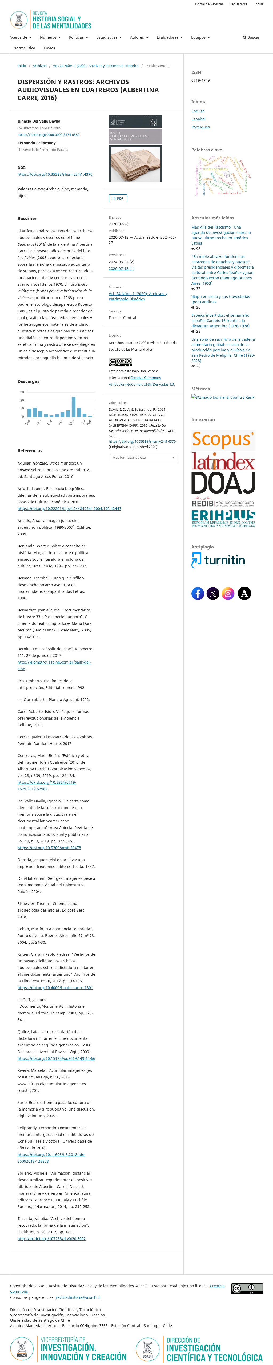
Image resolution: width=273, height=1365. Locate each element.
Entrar (258, 4)
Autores (137, 37)
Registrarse (238, 4)
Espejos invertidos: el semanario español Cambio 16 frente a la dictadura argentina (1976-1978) (220, 320)
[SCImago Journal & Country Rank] (222, 397)
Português (200, 127)
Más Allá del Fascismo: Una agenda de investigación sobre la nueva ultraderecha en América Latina (221, 235)
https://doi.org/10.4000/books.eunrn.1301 (55, 987)
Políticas (77, 37)
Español (198, 118)
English (198, 110)
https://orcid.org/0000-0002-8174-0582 (48, 134)
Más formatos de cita (129, 457)
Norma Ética (24, 47)
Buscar (253, 37)
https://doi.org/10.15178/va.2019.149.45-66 (56, 1058)
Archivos (39, 65)
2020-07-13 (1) (121, 268)
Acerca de (19, 37)
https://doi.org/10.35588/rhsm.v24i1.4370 (55, 174)
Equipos (199, 37)
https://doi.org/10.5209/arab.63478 (49, 847)
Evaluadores (168, 37)
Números (49, 37)
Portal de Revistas (209, 4)
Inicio (22, 65)
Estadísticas (108, 37)
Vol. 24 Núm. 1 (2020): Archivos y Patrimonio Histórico (96, 65)
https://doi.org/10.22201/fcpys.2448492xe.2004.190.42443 (69, 508)
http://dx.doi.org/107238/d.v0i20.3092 (52, 1238)
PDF (119, 198)
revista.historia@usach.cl (78, 1297)
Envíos (49, 47)
